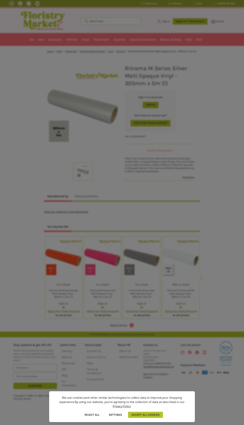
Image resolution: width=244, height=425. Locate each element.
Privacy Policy (122, 406)
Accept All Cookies (145, 414)
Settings (115, 414)
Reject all (91, 414)
